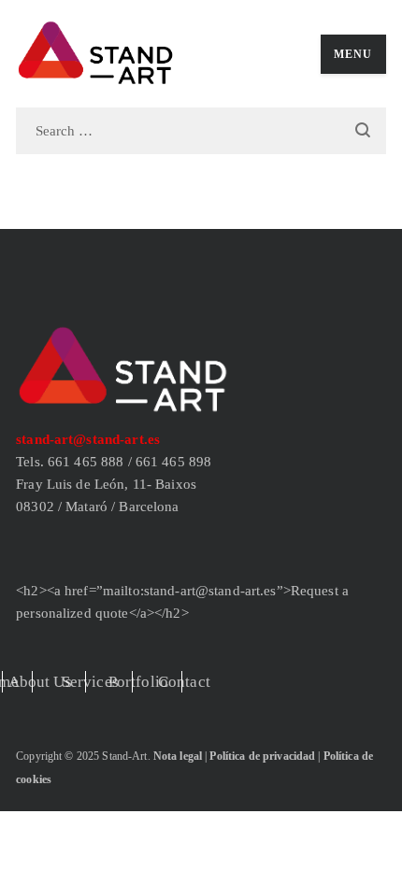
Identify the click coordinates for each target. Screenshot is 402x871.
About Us (40, 682)
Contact (184, 682)
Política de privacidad (262, 756)
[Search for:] (201, 130)
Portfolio (138, 682)
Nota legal (177, 756)
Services (90, 682)
